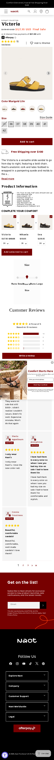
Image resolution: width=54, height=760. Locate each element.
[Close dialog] (52, 362)
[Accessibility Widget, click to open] (5, 755)
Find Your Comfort (41, 385)
